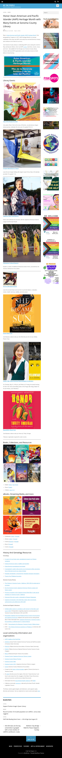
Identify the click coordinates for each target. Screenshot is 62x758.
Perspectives (18, 746)
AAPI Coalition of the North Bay (12, 639)
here (39, 691)
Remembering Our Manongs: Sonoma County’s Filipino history (24, 624)
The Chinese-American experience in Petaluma (20, 626)
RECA (6, 653)
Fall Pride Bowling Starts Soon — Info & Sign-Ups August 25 (20, 719)
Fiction (10, 484)
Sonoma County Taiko (10, 661)
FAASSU (7, 646)
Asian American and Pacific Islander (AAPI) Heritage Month (21, 35)
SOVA (6, 666)
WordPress (26, 753)
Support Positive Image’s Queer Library (14, 706)
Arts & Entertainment (38, 746)
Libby (12, 536)
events (25, 47)
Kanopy (11, 541)
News (9, 12)
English (10, 487)
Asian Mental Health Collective (22, 680)
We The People (30, 751)
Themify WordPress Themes (37, 753)
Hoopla (17, 536)
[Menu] (2, 2)
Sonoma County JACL (10, 664)
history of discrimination (18, 669)
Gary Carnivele (9, 31)
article (8, 674)
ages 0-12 (12, 490)
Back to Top (31, 739)
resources (18, 683)
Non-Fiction (15, 484)
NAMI (34, 680)
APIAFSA (7, 642)
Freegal (10, 544)
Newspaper (49, 746)
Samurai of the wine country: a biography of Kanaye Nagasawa (20, 597)
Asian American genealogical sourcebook (15, 566)
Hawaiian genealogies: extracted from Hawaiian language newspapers (22, 573)
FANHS (7, 649)
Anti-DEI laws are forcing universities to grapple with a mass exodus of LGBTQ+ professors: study (11, 729)
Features (26, 746)
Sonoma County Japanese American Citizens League (18, 656)
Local (5, 12)
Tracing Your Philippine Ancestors (13, 576)
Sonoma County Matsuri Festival (13, 659)
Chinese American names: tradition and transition (17, 563)
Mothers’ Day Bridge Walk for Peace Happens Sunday (32, 728)
